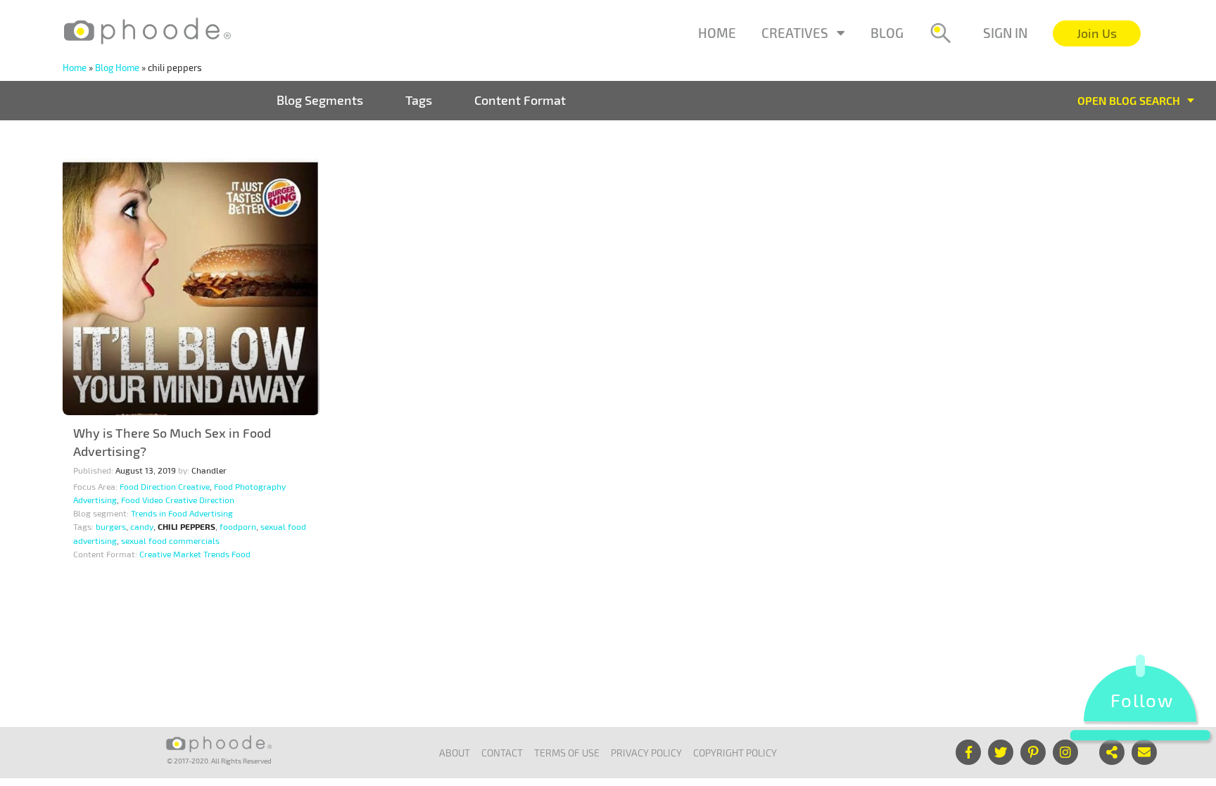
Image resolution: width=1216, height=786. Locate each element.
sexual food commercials (170, 540)
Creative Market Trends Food (195, 554)
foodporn (238, 526)
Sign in (1005, 33)
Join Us (1097, 33)
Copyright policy (735, 753)
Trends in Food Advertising (182, 513)
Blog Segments (320, 100)
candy (141, 526)
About (454, 753)
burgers (111, 526)
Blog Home (117, 67)
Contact (502, 753)
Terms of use (567, 753)
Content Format (520, 100)
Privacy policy (646, 753)
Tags (418, 100)
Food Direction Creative (165, 486)
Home (717, 33)
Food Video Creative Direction (177, 500)
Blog (887, 33)
